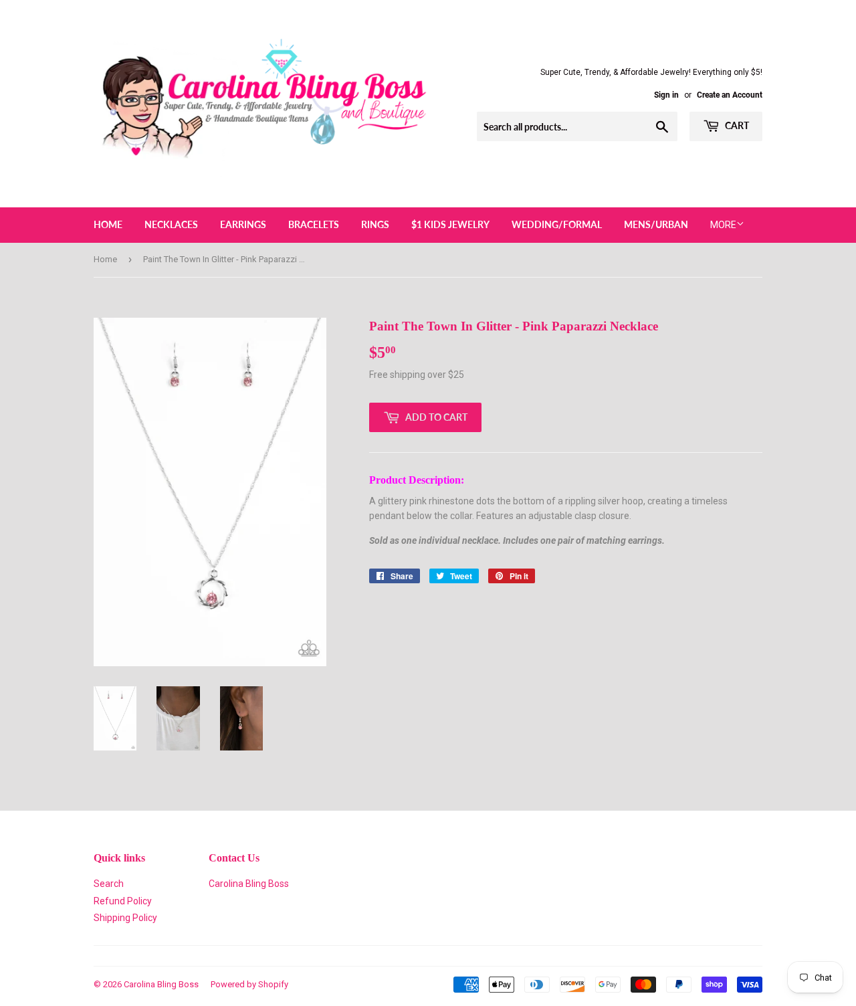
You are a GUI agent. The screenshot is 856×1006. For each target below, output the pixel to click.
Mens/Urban (656, 224)
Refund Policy (123, 901)
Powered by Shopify (249, 984)
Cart (736, 125)
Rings (375, 224)
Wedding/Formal (557, 224)
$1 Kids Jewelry (450, 224)
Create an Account (729, 95)
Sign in (666, 95)
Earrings (243, 224)
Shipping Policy (125, 917)
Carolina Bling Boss (249, 883)
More (723, 224)
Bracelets (313, 224)
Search (109, 883)
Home (108, 224)
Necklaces (171, 224)
